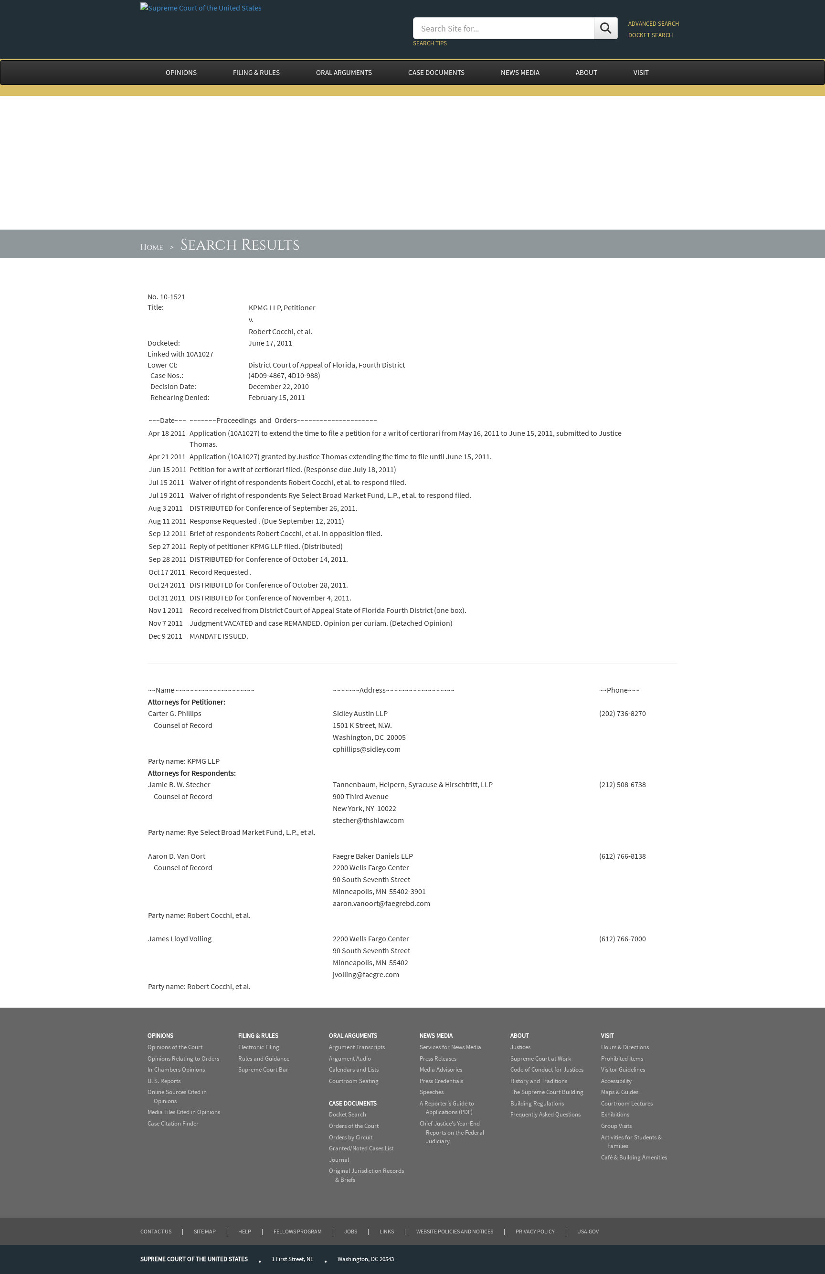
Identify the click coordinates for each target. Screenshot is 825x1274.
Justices (520, 1047)
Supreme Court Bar (263, 1069)
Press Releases (438, 1058)
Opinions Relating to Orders (183, 1058)
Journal (339, 1160)
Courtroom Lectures (627, 1103)
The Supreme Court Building (546, 1092)
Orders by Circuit (350, 1137)
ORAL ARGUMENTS (344, 72)
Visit (607, 1036)
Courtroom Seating (354, 1081)
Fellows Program (298, 1231)
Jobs (350, 1231)
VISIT (641, 72)
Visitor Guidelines (623, 1069)
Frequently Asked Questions (545, 1114)
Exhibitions (615, 1114)
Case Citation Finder (173, 1123)
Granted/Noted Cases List (361, 1148)
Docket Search (347, 1114)
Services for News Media (450, 1047)
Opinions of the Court (175, 1047)
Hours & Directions (625, 1047)
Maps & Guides (619, 1092)
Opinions (160, 1036)
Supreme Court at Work (540, 1058)
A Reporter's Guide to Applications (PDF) (447, 1107)
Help (244, 1231)
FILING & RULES (256, 72)
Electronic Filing (258, 1047)
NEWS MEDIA (520, 72)
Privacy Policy (535, 1231)
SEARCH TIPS (430, 43)
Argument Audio (350, 1058)
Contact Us (155, 1231)
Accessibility (616, 1081)
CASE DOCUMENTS (436, 72)
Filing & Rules (258, 1036)
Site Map (205, 1231)
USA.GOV (588, 1231)
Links (387, 1231)
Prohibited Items (622, 1058)
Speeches (432, 1092)
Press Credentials (441, 1081)
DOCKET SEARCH (650, 35)
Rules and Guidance (263, 1058)
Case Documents (353, 1103)
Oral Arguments (353, 1036)
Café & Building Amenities (634, 1157)
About (519, 1036)
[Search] (606, 28)
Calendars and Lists (354, 1069)
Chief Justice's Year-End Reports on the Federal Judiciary (452, 1132)
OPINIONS (181, 72)
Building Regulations (537, 1103)
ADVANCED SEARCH (653, 24)
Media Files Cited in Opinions (184, 1112)
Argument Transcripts (357, 1047)
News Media (436, 1036)
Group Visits (616, 1126)
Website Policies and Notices (454, 1231)
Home (151, 247)
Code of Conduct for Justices (546, 1069)
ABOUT (586, 72)
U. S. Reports (164, 1081)
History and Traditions (538, 1081)
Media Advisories (441, 1069)
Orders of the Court (354, 1126)
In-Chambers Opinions (176, 1069)
